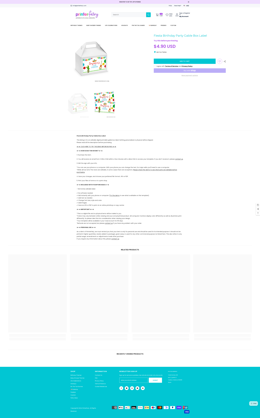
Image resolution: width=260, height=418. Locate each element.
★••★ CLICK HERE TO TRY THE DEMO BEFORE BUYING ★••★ (96, 147)
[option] (91, 58)
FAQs (170, 5)
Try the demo (115, 195)
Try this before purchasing (166, 40)
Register (187, 13)
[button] (101, 386)
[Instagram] (127, 388)
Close (188, 2)
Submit (155, 380)
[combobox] (128, 14)
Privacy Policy (187, 66)
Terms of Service (171, 66)
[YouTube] (143, 388)
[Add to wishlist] (219, 61)
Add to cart (185, 61)
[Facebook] (121, 388)
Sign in (180, 13)
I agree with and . (174, 66)
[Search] (131, 14)
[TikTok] (137, 388)
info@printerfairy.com (79, 5)
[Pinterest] (132, 388)
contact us (179, 159)
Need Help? (177, 5)
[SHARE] (224, 61)
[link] (37, 335)
